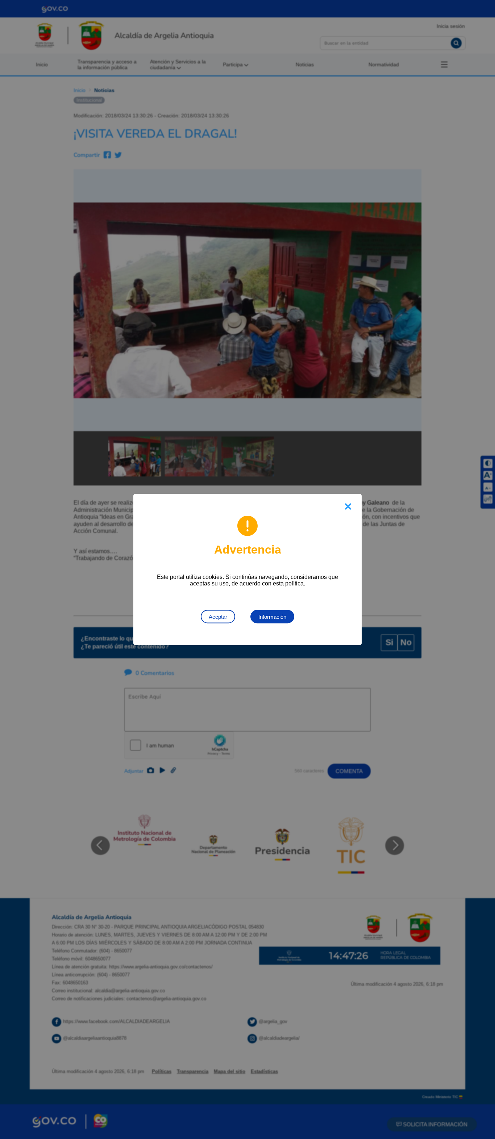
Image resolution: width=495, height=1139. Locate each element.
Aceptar (218, 617)
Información (272, 617)
